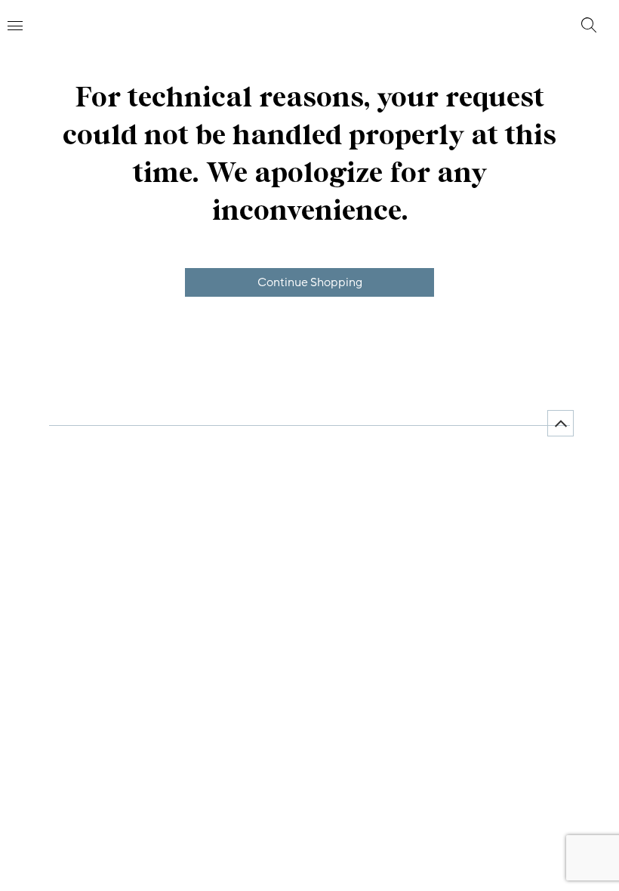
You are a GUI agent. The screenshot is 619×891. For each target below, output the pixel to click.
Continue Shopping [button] (309, 282)
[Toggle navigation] (15, 25)
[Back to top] (560, 423)
